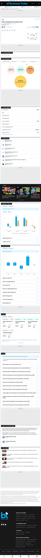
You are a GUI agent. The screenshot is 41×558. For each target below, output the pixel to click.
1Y (9, 30)
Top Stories (5, 448)
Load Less (20, 342)
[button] (37, 556)
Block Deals (5, 316)
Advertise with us (15, 551)
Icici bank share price (21, 544)
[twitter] (5, 524)
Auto (23, 520)
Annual (9, 211)
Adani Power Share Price (32, 525)
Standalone (11, 206)
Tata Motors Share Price (21, 525)
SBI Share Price (28, 543)
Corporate (26, 516)
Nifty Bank (28, 532)
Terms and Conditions (30, 551)
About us (3, 551)
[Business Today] (17, 3)
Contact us (9, 551)
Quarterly (5, 211)
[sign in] (39, 4)
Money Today (19, 516)
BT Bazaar (17, 0)
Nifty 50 (23, 532)
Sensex (18, 532)
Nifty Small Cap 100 (20, 534)
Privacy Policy (22, 551)
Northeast (25, 0)
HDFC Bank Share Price (21, 527)
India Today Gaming (31, 0)
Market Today (19, 514)
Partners (37, 551)
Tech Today (32, 514)
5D (4, 30)
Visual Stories (32, 516)
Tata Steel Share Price (31, 527)
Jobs (26, 520)
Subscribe (33, 3)
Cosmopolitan (37, 0)
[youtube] (3, 524)
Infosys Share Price (20, 543)
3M (7, 30)
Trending (18, 518)
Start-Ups (29, 518)
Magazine (24, 518)
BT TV (5, 185)
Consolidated (5, 206)
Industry (18, 520)
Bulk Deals (10, 316)
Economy (26, 514)
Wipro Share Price (30, 544)
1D (2, 30)
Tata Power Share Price (21, 546)
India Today (21, 0)
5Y (11, 30)
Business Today (12, 0)
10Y (14, 30)
